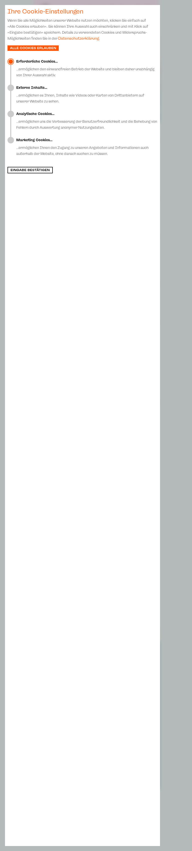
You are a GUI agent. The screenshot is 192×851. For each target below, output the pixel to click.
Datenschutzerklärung (78, 38)
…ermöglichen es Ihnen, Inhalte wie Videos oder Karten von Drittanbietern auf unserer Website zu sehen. (80, 95)
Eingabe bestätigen (30, 170)
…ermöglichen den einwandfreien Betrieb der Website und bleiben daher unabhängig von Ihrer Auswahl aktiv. (85, 68)
